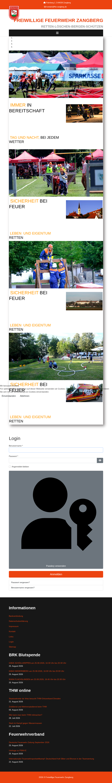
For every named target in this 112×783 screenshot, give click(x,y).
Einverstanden (9, 396)
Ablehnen (24, 396)
